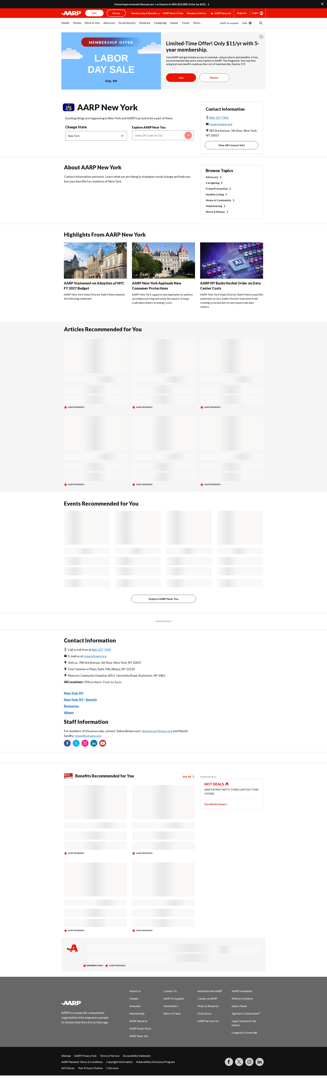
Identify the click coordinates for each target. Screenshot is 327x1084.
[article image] (95, 277)
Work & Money (215, 211)
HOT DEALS (214, 784)
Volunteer (135, 1006)
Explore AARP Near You (149, 127)
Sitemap (66, 1055)
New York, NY (73, 693)
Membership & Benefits (144, 13)
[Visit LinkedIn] (259, 1062)
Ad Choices (68, 1068)
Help (244, 22)
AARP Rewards (222, 13)
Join (181, 77)
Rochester (71, 706)
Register (242, 13)
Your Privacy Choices (90, 1068)
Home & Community (218, 200)
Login (255, 12)
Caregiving (212, 182)
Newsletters (171, 1006)
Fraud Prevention (217, 188)
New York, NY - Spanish (80, 700)
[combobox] (163, 135)
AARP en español (229, 23)
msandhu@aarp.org (88, 736)
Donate (133, 998)
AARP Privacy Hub (85, 1055)
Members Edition (196, 13)
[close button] (261, 36)
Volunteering (214, 206)
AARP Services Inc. (209, 1021)
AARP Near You (138, 1036)
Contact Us (170, 991)
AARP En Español (174, 998)
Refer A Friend (172, 1013)
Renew (214, 77)
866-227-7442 (218, 117)
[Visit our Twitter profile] (76, 743)
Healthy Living (215, 194)
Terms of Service (109, 1055)
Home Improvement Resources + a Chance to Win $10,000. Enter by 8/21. (160, 4)
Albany (69, 712)
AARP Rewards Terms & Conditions (82, 1061)
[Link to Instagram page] (85, 743)
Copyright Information (119, 1061)
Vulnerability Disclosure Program (155, 1061)
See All (187, 776)
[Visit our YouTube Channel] (102, 743)
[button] (260, 23)
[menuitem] (65, 24)
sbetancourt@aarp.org (157, 731)
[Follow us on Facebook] (67, 743)
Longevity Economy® (244, 1032)
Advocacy (212, 177)
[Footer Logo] (85, 1003)
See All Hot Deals (215, 804)
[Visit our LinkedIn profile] (93, 743)
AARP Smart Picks (173, 13)
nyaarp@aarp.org (220, 124)
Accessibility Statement (137, 1055)
